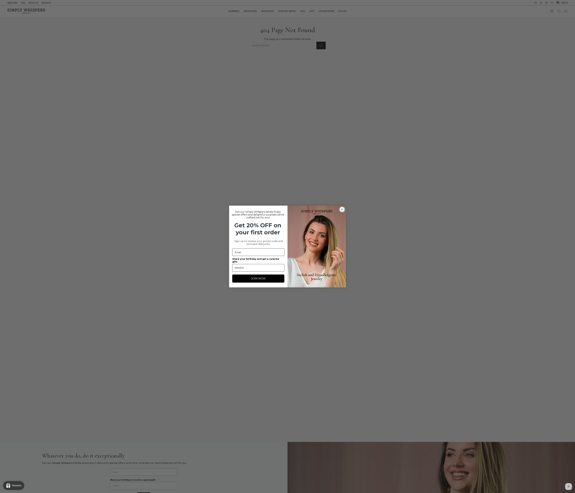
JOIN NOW (258, 278)
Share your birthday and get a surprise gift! (255, 260)
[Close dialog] (342, 209)
